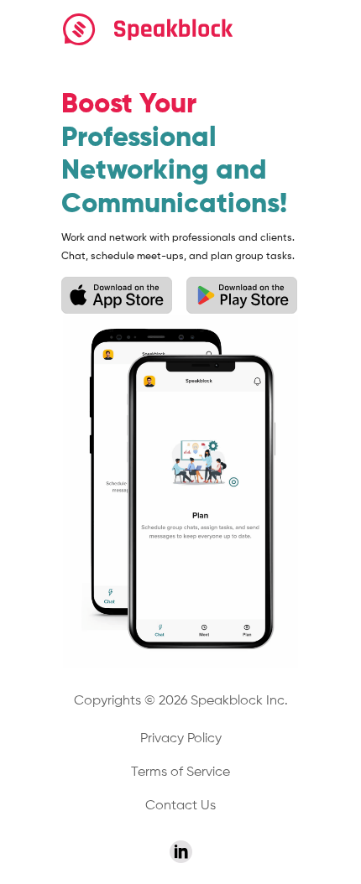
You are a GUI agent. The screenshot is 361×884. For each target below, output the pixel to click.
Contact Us (180, 806)
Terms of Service (180, 772)
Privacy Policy (181, 739)
